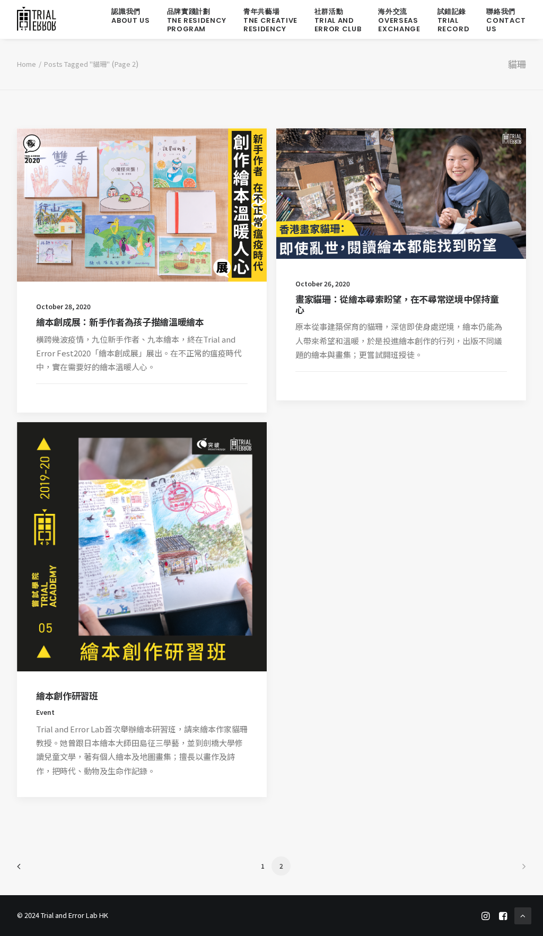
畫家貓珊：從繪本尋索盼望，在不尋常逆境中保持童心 (396, 304)
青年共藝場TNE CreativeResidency (270, 20)
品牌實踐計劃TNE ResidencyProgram (196, 20)
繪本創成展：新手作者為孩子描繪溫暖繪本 (120, 321)
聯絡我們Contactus (506, 20)
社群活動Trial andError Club (338, 20)
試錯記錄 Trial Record (453, 20)
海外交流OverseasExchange (399, 20)
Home (26, 64)
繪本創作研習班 (67, 695)
